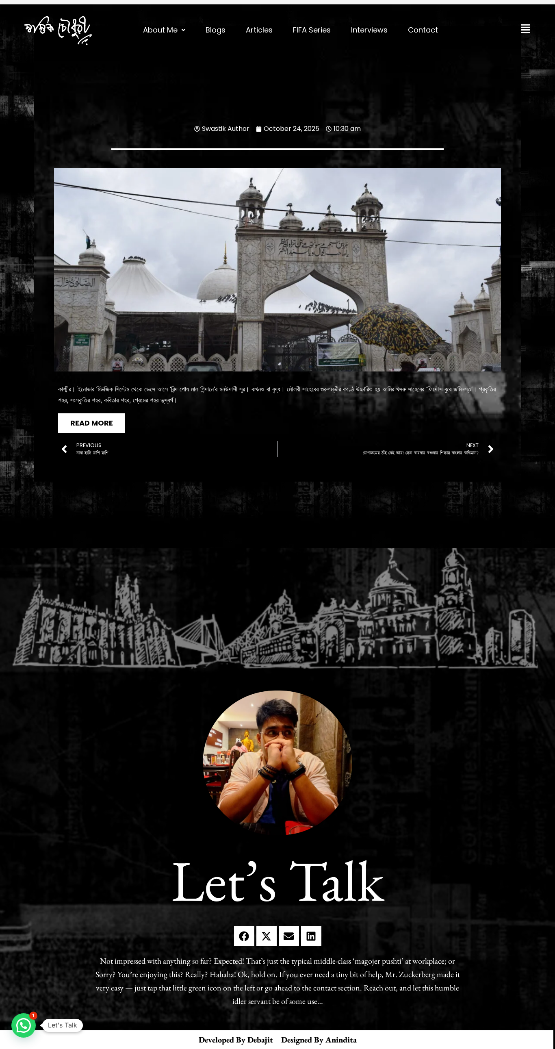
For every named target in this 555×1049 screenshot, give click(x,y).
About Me (160, 30)
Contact (423, 30)
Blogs (215, 30)
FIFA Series (312, 30)
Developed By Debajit (236, 1039)
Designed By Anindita (319, 1039)
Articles (259, 30)
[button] (164, 30)
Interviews (369, 30)
